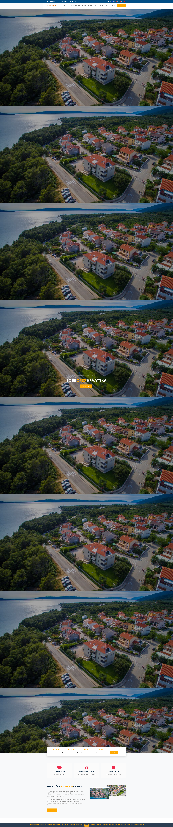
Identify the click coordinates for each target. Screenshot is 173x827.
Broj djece (101, 749)
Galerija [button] (106, 5)
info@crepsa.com (51, 1)
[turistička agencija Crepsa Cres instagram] (75, 1)
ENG (118, 1)
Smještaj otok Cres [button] (75, 5)
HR (110, 1)
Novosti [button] (90, 5)
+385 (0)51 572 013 (63, 1)
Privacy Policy (141, 824)
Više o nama (51, 810)
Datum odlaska (71, 749)
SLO (114, 1)
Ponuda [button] (84, 5)
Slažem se (86, 825)
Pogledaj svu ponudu (101, 386)
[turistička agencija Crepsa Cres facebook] (70, 1)
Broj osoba (86, 749)
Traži (114, 752)
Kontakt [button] (101, 5)
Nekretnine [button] (112, 5)
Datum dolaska (56, 749)
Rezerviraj (121, 5)
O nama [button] (95, 5)
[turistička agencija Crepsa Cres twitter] (72, 1)
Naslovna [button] (66, 5)
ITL (125, 1)
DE (121, 1)
